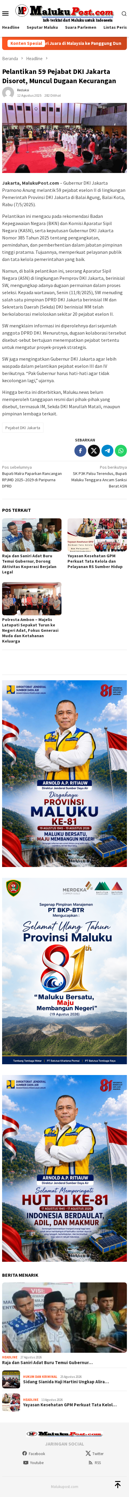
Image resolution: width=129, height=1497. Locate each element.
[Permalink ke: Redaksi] (8, 92)
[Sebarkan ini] (80, 451)
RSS (98, 1462)
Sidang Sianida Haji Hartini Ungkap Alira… (66, 1381)
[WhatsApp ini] (121, 451)
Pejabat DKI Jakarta (22, 427)
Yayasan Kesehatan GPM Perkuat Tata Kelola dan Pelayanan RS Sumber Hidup (95, 561)
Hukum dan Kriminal (40, 1377)
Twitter (98, 1453)
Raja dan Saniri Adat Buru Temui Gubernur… (47, 1362)
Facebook (37, 1453)
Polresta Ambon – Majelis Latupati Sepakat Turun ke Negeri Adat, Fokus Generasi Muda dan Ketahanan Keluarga (30, 630)
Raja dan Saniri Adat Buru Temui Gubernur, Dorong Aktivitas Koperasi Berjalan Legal (29, 564)
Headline (9, 1357)
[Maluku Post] (65, 12)
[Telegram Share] (107, 451)
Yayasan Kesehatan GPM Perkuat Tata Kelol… (70, 1405)
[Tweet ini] (94, 451)
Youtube (37, 1462)
